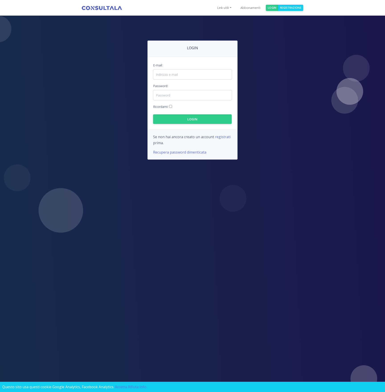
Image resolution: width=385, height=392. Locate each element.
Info (142, 386)
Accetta (121, 386)
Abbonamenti (250, 8)
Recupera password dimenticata (179, 152)
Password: (160, 86)
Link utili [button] (223, 8)
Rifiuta (133, 386)
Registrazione (290, 8)
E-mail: (158, 65)
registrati (223, 136)
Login (272, 8)
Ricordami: (160, 107)
